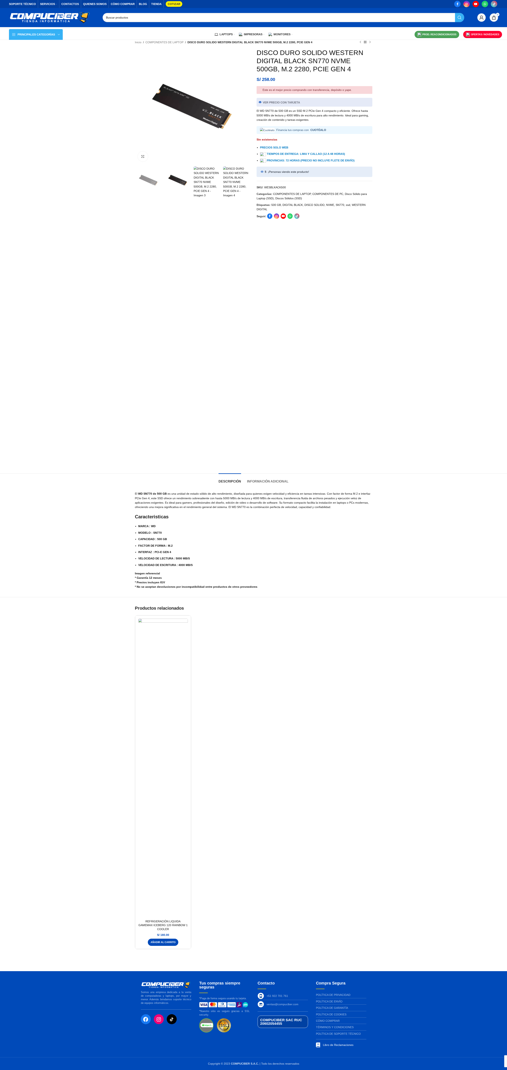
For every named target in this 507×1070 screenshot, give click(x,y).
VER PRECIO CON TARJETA (281, 102)
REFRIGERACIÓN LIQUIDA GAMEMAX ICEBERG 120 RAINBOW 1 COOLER (163, 925)
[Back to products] (365, 42)
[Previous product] (360, 42)
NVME (330, 204)
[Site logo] (50, 17)
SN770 (340, 204)
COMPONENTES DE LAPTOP (164, 42)
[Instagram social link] (466, 4)
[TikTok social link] (494, 4)
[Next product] (370, 42)
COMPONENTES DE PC (327, 194)
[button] (163, 942)
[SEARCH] (459, 17)
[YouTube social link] (476, 4)
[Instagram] (159, 1019)
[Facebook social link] (457, 4)
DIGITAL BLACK (292, 204)
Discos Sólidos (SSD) (288, 198)
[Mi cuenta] (481, 18)
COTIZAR (174, 4)
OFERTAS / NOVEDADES (485, 34)
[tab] (230, 479)
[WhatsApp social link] (485, 4)
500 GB (276, 204)
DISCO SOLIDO (314, 204)
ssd (348, 204)
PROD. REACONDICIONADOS (439, 34)
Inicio (138, 42)
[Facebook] (146, 1019)
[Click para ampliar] (143, 156)
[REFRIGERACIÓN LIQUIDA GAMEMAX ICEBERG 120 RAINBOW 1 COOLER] (163, 768)
